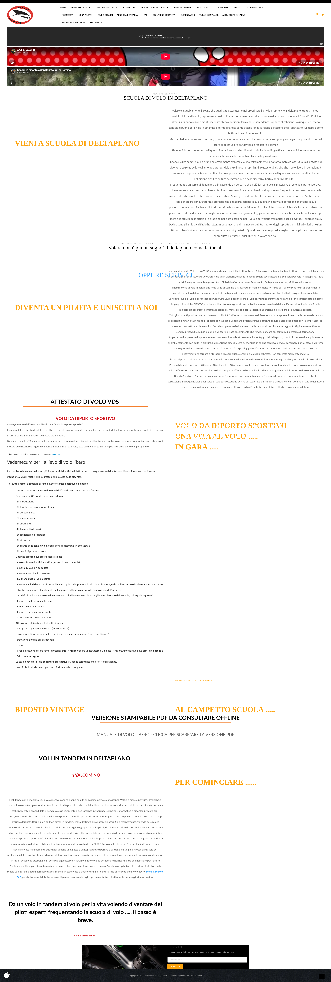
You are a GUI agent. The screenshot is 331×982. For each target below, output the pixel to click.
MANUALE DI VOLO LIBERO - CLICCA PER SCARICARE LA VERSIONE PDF (165, 735)
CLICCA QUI (180, 703)
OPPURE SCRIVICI (165, 275)
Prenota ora (182, 788)
